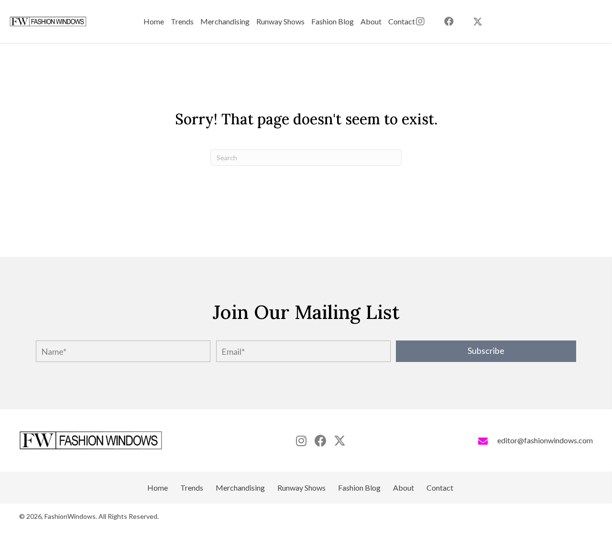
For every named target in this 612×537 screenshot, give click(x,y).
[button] (478, 21)
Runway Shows (301, 488)
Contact (439, 488)
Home (157, 488)
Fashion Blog (359, 488)
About (403, 488)
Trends (191, 488)
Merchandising (240, 488)
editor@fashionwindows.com (545, 440)
